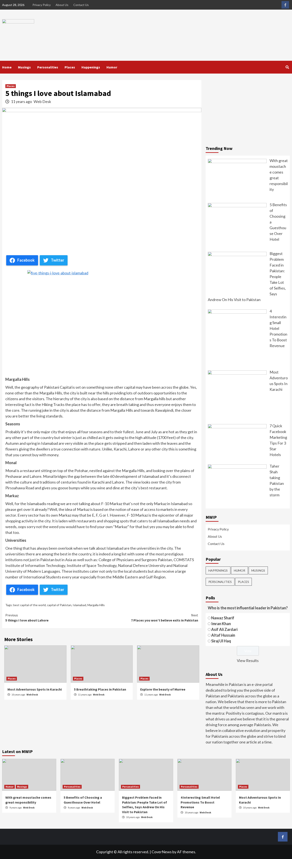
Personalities (47, 67)
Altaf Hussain (223, 635)
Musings (24, 67)
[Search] (287, 67)
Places (70, 67)
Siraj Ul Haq (221, 641)
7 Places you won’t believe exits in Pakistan (164, 617)
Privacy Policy (41, 5)
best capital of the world (29, 605)
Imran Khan (221, 623)
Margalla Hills (96, 605)
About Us (62, 5)
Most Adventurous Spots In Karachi (34, 689)
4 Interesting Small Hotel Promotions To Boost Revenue (200, 802)
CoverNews (162, 851)
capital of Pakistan (59, 605)
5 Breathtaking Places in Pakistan (100, 689)
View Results (248, 660)
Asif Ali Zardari (224, 629)
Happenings (90, 67)
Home (7, 67)
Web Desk (42, 101)
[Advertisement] (248, 110)
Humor (111, 67)
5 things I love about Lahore (27, 617)
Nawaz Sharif (222, 618)
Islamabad (79, 605)
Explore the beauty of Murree (162, 689)
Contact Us (81, 5)
